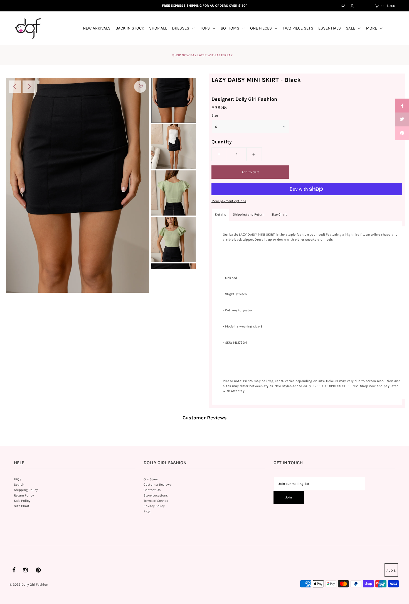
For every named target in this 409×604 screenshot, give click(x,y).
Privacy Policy (154, 506)
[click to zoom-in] (140, 86)
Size (214, 116)
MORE (372, 28)
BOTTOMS (230, 28)
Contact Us (152, 490)
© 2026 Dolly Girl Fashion (29, 584)
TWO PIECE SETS (298, 28)
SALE (351, 28)
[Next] (29, 86)
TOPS (205, 28)
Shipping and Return (248, 214)
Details (220, 214)
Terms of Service (156, 501)
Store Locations (156, 495)
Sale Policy (22, 501)
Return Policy (24, 495)
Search (19, 484)
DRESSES (181, 28)
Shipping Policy (26, 490)
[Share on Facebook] (402, 106)
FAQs (17, 479)
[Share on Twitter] (402, 119)
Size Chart (279, 214)
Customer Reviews (157, 484)
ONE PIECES (261, 28)
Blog (147, 511)
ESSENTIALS (329, 28)
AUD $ (364, 6)
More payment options (228, 201)
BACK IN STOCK (129, 28)
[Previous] (15, 86)
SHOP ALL (158, 28)
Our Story (151, 479)
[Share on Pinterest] (402, 133)
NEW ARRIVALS (96, 28)
